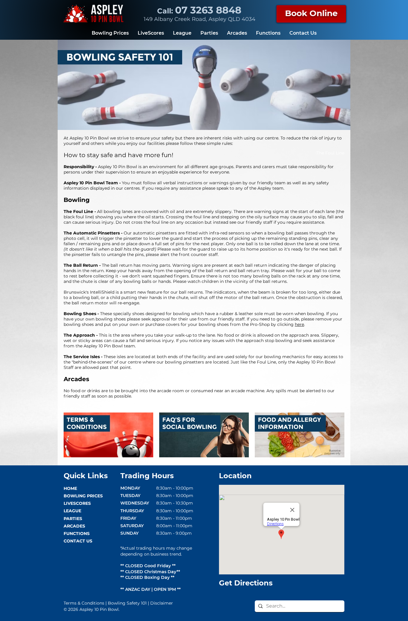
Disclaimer (161, 603)
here (299, 324)
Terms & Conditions (84, 603)
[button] (311, 13)
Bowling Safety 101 (127, 603)
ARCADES (74, 526)
